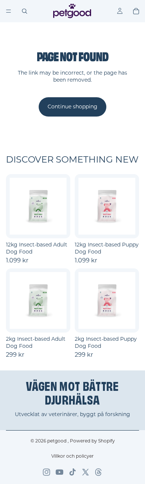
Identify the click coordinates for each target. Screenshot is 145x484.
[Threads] (98, 472)
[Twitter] (85, 472)
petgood (57, 441)
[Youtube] (59, 472)
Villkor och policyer (72, 456)
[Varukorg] (136, 11)
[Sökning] (24, 11)
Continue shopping (72, 106)
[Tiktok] (72, 472)
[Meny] (8, 11)
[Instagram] (46, 472)
